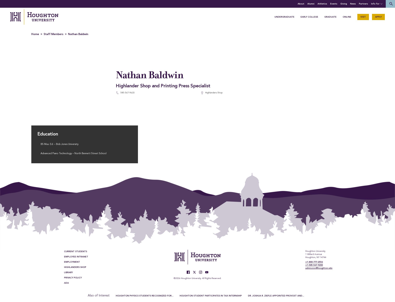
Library (68, 272)
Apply (378, 17)
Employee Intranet (76, 257)
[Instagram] (200, 272)
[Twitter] (194, 272)
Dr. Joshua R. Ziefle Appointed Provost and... (276, 296)
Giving (343, 4)
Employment (72, 262)
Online (347, 17)
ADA (66, 283)
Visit (363, 17)
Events (333, 4)
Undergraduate (284, 17)
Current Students (75, 251)
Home (35, 34)
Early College (309, 17)
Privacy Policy (73, 278)
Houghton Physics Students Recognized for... (144, 296)
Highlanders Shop (75, 267)
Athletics (322, 4)
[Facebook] (188, 272)
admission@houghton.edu (318, 268)
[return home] (34, 17)
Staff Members (53, 34)
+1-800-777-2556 (314, 262)
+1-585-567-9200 (314, 265)
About (301, 4)
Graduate (330, 17)
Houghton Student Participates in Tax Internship (211, 296)
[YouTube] (206, 272)
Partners (363, 4)
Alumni (310, 4)
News (353, 4)
